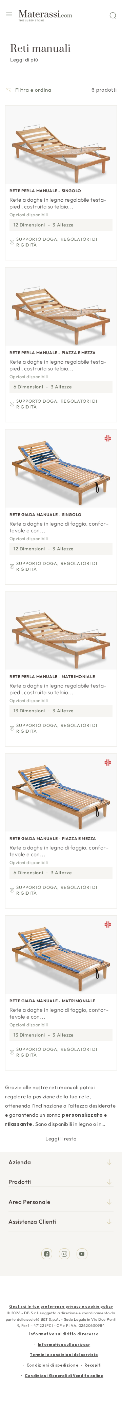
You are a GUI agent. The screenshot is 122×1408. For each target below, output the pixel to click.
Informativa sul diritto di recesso (64, 1334)
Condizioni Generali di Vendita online (64, 1375)
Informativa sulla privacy (64, 1344)
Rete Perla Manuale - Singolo (45, 190)
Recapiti (93, 1365)
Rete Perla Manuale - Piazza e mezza (52, 352)
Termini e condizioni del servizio (64, 1354)
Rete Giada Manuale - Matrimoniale (52, 1000)
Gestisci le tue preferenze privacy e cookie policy (61, 1306)
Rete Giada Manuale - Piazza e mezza (52, 838)
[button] (9, 15)
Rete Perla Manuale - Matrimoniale (52, 676)
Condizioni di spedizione (52, 1365)
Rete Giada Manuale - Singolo (45, 514)
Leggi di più (24, 59)
